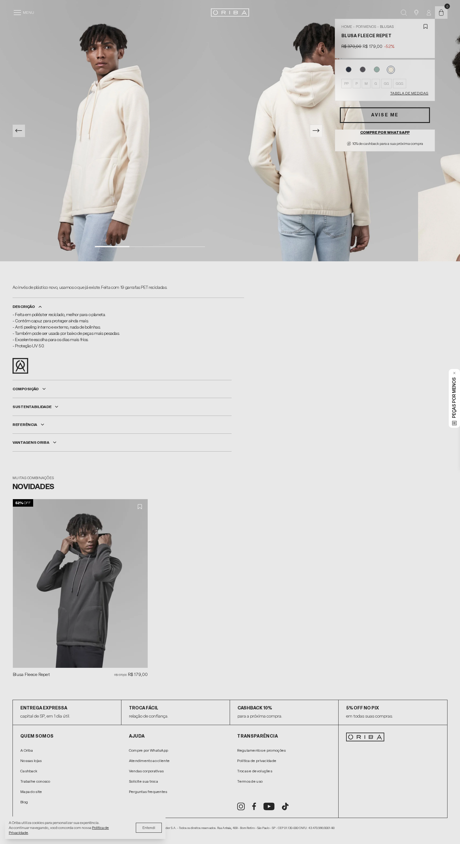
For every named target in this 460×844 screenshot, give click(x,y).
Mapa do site (31, 792)
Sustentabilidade (32, 407)
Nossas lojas (31, 761)
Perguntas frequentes (148, 792)
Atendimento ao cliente (149, 761)
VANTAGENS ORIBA (31, 442)
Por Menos (366, 26)
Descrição (24, 306)
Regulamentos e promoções (261, 750)
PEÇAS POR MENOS (454, 397)
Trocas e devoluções (254, 771)
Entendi (148, 828)
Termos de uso (250, 781)
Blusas (387, 26)
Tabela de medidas (409, 93)
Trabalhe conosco (35, 781)
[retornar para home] (230, 12)
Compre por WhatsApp (385, 132)
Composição (26, 389)
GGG (399, 83)
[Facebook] (254, 806)
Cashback (28, 771)
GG (386, 83)
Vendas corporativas (146, 771)
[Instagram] (241, 806)
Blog (24, 802)
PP (346, 83)
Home (346, 26)
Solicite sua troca (143, 781)
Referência (25, 424)
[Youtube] (268, 806)
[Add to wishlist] (425, 26)
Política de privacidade (256, 761)
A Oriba (26, 750)
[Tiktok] (285, 806)
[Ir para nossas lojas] (416, 12)
